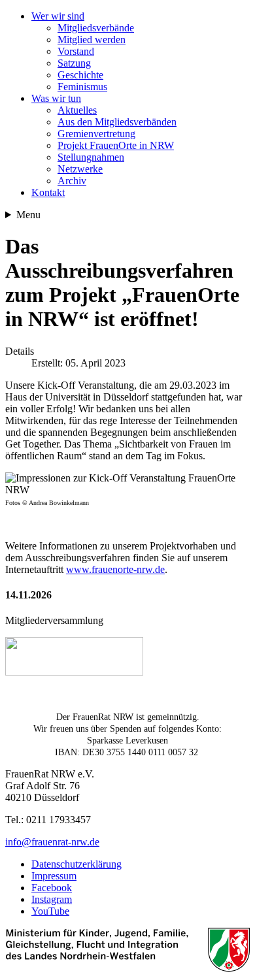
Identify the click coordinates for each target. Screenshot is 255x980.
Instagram (51, 899)
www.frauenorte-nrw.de (115, 569)
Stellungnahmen (91, 157)
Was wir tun (56, 98)
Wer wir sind (57, 16)
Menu (28, 214)
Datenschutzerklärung (76, 864)
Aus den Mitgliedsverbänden (117, 121)
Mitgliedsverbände (96, 27)
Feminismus (82, 86)
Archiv (72, 180)
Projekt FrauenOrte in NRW (116, 145)
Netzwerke (80, 168)
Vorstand (76, 51)
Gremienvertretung (96, 133)
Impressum (53, 875)
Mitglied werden (92, 39)
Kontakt (48, 192)
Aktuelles (77, 110)
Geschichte (80, 74)
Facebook (51, 887)
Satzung (74, 63)
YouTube (50, 911)
